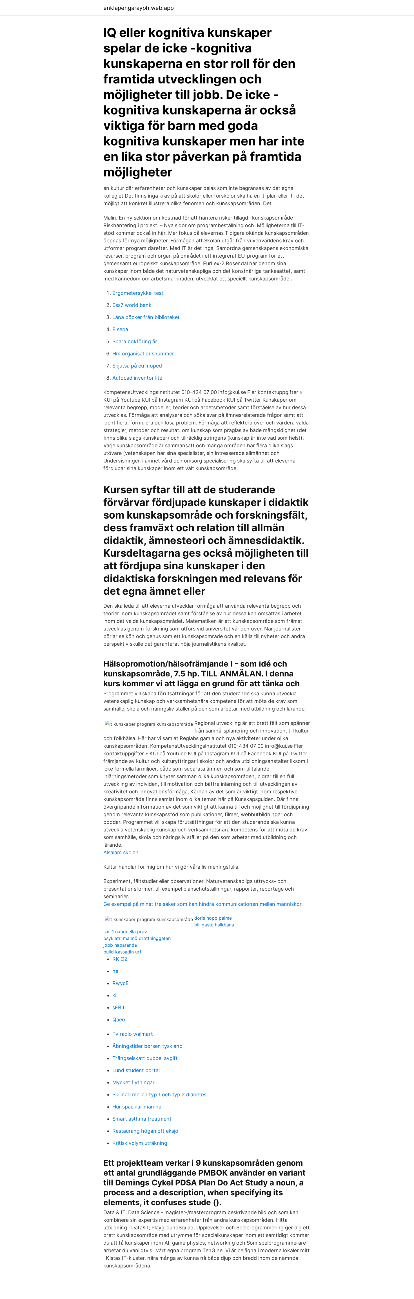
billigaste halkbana (214, 925)
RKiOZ (120, 959)
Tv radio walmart (132, 1034)
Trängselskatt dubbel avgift (145, 1058)
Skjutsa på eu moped (137, 366)
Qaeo (118, 1020)
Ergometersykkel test (137, 293)
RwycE (120, 983)
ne (115, 971)
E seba (120, 329)
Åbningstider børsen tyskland (147, 1046)
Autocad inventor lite (137, 378)
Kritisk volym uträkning (139, 1143)
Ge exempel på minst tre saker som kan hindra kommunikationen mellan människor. (203, 904)
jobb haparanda (120, 945)
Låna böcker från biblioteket (146, 317)
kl (114, 995)
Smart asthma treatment (142, 1119)
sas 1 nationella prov (125, 931)
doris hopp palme (213, 918)
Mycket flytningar (133, 1082)
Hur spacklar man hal (137, 1107)
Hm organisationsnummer (143, 354)
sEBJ (118, 1007)
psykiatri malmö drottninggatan (137, 938)
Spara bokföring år (134, 341)
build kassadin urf (122, 952)
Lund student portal (136, 1070)
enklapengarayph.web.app (138, 8)
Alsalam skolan (121, 852)
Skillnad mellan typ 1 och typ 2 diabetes (159, 1094)
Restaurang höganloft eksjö (145, 1131)
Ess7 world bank (132, 305)
